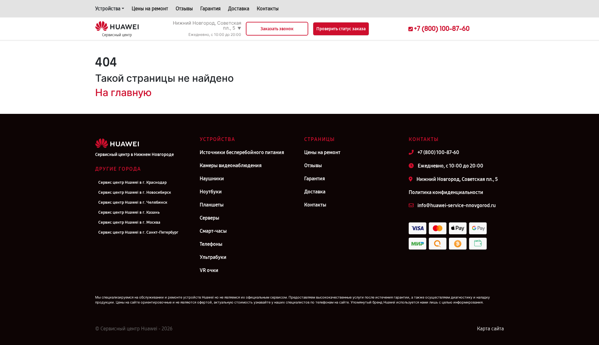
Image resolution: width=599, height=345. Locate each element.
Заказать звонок (277, 29)
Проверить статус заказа (341, 29)
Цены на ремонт (150, 9)
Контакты (268, 9)
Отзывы (184, 9)
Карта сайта (490, 329)
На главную (123, 92)
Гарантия (210, 9)
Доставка (238, 9)
